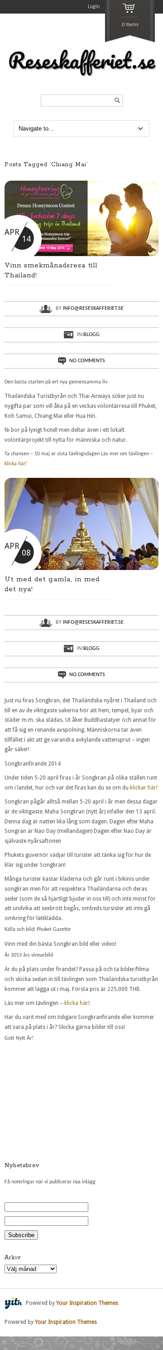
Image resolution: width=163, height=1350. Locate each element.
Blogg (91, 334)
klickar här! (144, 788)
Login (94, 6)
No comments (87, 361)
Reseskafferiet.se (81, 60)
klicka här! (16, 464)
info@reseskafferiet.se (93, 308)
